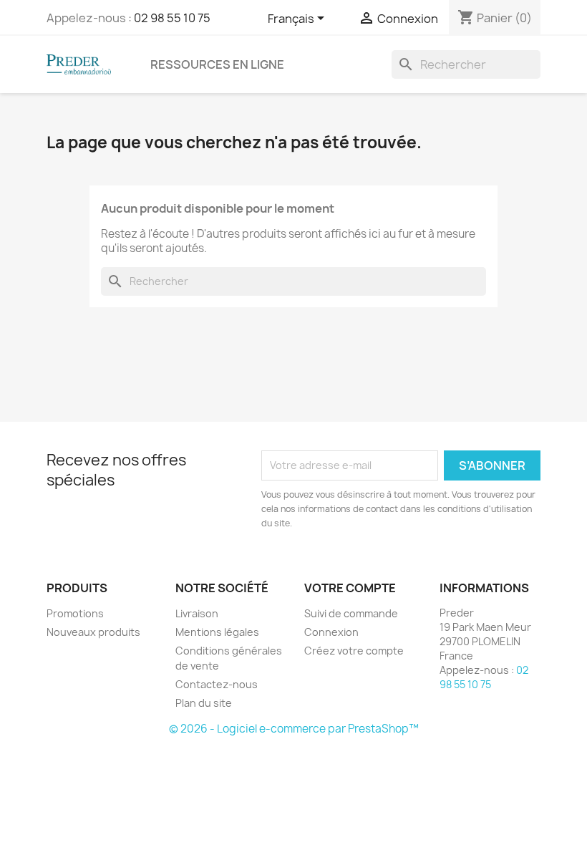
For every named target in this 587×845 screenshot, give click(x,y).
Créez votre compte (354, 650)
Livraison (196, 613)
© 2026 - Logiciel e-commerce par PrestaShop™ (294, 728)
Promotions (75, 613)
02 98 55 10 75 (172, 18)
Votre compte (350, 588)
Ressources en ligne (217, 64)
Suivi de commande (351, 613)
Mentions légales (217, 632)
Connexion (331, 632)
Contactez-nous (216, 684)
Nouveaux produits (93, 632)
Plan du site (203, 703)
